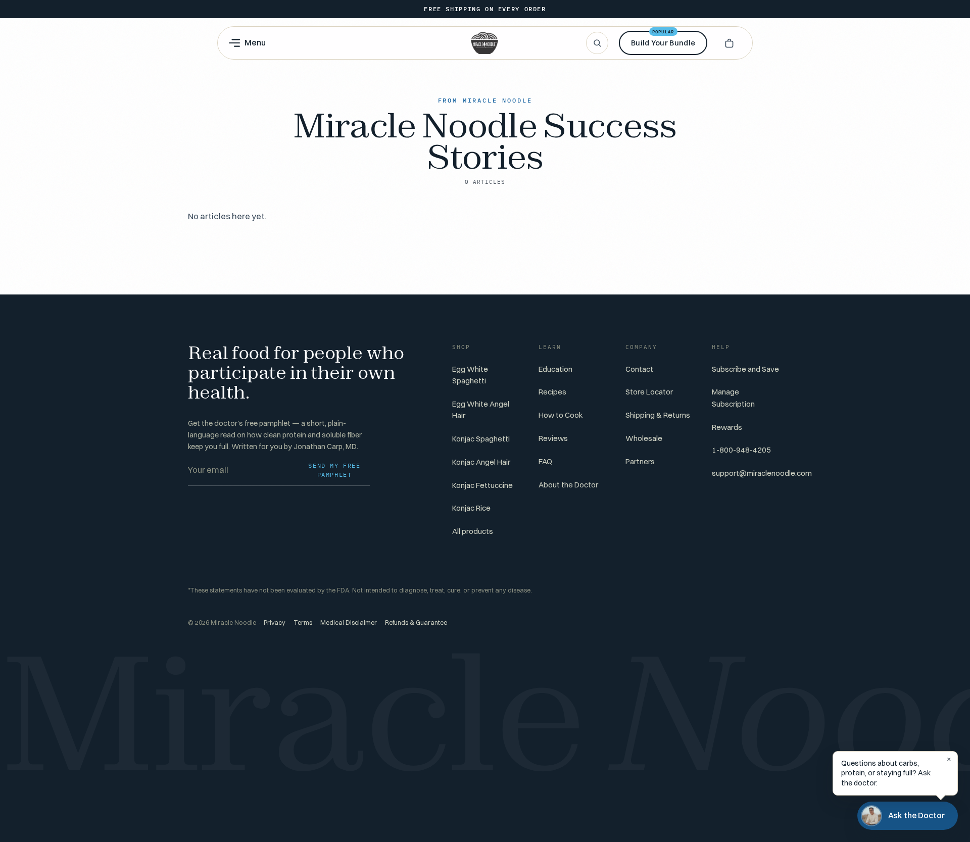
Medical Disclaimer (348, 622)
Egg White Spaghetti (470, 374)
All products (472, 531)
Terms (303, 622)
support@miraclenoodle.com (762, 473)
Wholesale (643, 438)
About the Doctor (568, 484)
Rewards (727, 427)
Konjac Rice (471, 508)
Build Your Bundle (663, 39)
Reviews (553, 438)
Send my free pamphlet (334, 470)
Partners (640, 461)
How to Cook (561, 415)
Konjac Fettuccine (482, 485)
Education (555, 369)
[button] (729, 43)
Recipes (552, 392)
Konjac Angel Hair (481, 462)
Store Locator (649, 392)
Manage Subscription (733, 397)
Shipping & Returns (657, 415)
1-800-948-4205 (741, 450)
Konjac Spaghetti (481, 438)
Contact (639, 369)
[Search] (597, 43)
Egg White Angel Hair (480, 409)
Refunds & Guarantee (416, 622)
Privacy (274, 622)
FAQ (545, 461)
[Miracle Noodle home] (484, 43)
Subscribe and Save (745, 369)
